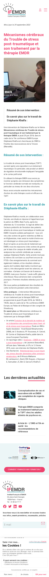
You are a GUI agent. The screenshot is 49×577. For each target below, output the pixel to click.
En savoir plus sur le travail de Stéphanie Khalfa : (24, 118)
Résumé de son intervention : (23, 110)
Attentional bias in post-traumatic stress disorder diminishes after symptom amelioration (25, 353)
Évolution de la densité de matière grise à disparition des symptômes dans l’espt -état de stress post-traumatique (25, 323)
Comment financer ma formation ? (24, 469)
